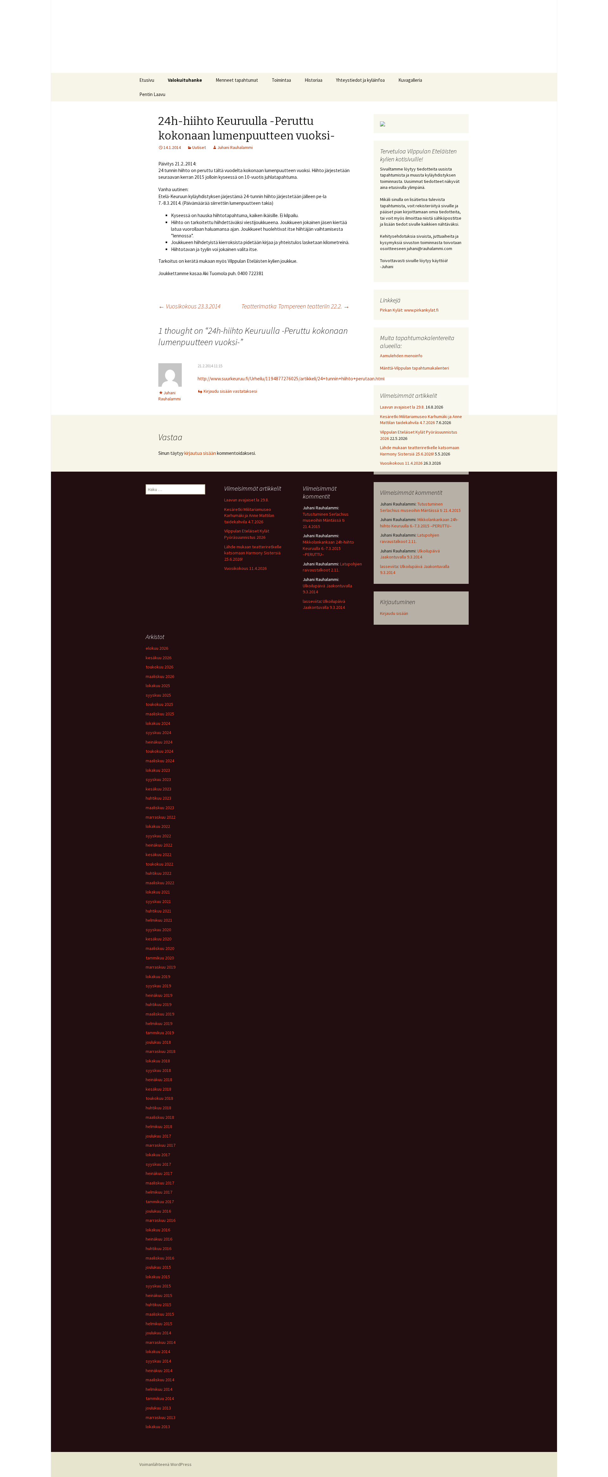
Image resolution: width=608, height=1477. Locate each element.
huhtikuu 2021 (158, 911)
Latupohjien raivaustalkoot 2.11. (409, 538)
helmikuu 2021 (159, 920)
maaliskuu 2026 (160, 676)
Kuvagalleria (410, 80)
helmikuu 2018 (159, 1126)
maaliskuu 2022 (160, 883)
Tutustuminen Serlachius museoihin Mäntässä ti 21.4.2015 (420, 507)
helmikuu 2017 (159, 1192)
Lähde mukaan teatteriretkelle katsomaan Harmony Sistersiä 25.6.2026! (419, 451)
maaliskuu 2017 (160, 1183)
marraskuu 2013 (160, 1417)
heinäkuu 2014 (159, 1370)
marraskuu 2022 (160, 817)
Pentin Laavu (152, 94)
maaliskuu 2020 (160, 948)
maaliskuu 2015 (160, 1314)
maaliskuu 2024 (160, 761)
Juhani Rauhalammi (235, 147)
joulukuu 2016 (158, 1211)
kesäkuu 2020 (158, 939)
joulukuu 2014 (158, 1333)
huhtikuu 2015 (158, 1304)
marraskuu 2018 (160, 1051)
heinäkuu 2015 (159, 1295)
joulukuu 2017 (158, 1136)
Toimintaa (281, 80)
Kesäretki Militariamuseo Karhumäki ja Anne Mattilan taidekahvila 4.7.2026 (421, 420)
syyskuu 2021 (158, 901)
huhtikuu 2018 (158, 1108)
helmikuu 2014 (159, 1389)
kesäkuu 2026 (158, 658)
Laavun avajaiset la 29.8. (402, 407)
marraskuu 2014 (160, 1342)
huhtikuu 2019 (158, 1004)
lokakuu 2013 (158, 1426)
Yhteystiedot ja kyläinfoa (360, 80)
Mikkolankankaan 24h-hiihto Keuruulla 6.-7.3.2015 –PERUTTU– (419, 523)
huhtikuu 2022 (158, 873)
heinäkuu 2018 (159, 1079)
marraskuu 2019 (160, 967)
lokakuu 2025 (158, 685)
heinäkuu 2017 (159, 1173)
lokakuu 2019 (158, 976)
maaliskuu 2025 (160, 714)
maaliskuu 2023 (160, 807)
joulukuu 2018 (158, 1042)
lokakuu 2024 (158, 723)
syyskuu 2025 (158, 695)
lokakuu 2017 (158, 1155)
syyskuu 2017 (158, 1164)
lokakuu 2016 (158, 1230)
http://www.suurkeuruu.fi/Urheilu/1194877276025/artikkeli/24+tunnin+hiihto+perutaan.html (291, 379)
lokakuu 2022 (158, 826)
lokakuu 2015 (158, 1277)
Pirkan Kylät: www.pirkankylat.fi (409, 310)
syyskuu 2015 (158, 1286)
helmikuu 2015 (159, 1323)
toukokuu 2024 (159, 751)
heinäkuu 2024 (159, 742)
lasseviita (389, 566)
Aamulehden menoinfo (401, 355)
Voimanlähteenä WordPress (165, 1464)
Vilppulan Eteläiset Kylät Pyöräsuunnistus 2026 (246, 534)
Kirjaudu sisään (394, 613)
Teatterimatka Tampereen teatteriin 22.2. (295, 306)
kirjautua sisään (200, 453)
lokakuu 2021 (158, 892)
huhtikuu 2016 (158, 1248)
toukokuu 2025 (159, 704)
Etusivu (146, 80)
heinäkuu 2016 (159, 1239)
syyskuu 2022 (158, 836)
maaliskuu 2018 (160, 1117)
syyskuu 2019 (158, 986)
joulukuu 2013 (158, 1408)
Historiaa (313, 80)
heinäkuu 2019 (159, 995)
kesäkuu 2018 (158, 1089)
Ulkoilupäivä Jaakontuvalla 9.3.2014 (410, 554)
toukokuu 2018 (159, 1098)
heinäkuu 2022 (159, 845)
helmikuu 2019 (159, 1023)
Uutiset (199, 147)
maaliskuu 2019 (160, 1014)
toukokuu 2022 (159, 864)
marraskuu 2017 (160, 1145)
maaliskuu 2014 (160, 1380)
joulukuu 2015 (158, 1267)
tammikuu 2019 (160, 1032)
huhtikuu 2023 (158, 798)
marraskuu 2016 (160, 1220)
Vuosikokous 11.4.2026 (401, 463)
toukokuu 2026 (159, 667)
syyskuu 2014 (158, 1361)
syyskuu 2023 (158, 779)
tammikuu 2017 (160, 1201)
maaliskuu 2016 (160, 1258)
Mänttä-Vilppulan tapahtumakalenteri (414, 368)
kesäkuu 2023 (158, 789)
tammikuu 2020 (160, 958)
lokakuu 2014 (158, 1351)
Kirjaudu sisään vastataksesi (230, 391)
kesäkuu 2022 (158, 854)
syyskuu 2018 (158, 1070)
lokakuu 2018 (158, 1061)
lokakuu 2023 (158, 770)
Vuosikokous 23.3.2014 (189, 306)
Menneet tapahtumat (237, 80)
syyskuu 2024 (158, 732)
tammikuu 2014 (160, 1398)
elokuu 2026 (157, 648)
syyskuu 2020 (158, 929)
